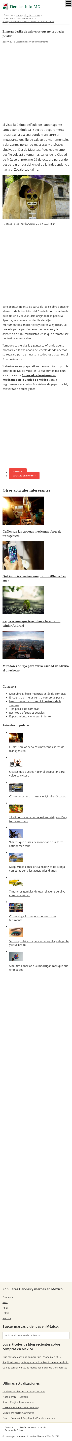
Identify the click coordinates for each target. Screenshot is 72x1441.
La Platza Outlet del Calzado (24, 1391)
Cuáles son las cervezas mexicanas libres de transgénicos (35, 1367)
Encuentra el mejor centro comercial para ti (36, 697)
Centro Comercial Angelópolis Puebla (29, 1418)
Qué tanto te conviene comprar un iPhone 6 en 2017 (32, 1357)
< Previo (18, 471)
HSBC (6, 1307)
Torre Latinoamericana (21, 1407)
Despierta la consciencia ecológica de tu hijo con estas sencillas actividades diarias (37, 868)
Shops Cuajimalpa (18, 1402)
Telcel (6, 1313)
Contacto (9, 1427)
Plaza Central (15, 1396)
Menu (68, 3)
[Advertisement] (36, 82)
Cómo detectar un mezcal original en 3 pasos (37, 796)
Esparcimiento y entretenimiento (32, 41)
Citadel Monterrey (18, 1412)
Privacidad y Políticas (14, 1430)
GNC (5, 1302)
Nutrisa (7, 1318)
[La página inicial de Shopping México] (36, 6)
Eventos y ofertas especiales (27, 712)
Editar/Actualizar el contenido (32, 1427)
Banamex (8, 1297)
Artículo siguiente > (24, 475)
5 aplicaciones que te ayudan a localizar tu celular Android (35, 1362)
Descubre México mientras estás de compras (37, 694)
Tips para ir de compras (24, 709)
